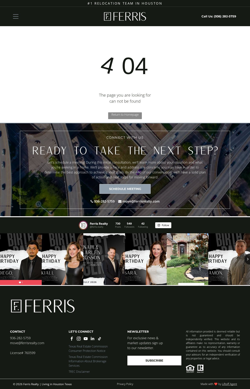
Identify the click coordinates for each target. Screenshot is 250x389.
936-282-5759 (104, 201)
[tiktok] (99, 339)
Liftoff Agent (229, 384)
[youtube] (86, 339)
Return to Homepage (125, 115)
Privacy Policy (125, 384)
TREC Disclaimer (79, 372)
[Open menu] (15, 16)
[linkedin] (92, 339)
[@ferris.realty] (83, 225)
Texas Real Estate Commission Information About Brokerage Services (88, 361)
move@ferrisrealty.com (141, 201)
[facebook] (72, 339)
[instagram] (79, 339)
